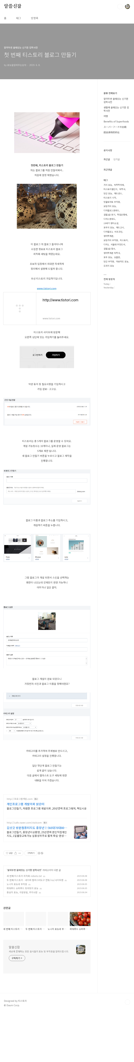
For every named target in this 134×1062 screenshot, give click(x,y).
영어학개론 (108, 235)
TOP (127, 1002)
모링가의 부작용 (111, 240)
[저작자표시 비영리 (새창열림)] (40, 853)
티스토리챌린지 (110, 189)
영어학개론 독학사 (112, 252)
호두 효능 (108, 257)
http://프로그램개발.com (20, 799)
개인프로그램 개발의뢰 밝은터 (25, 804)
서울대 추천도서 (118, 244)
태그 (18, 18)
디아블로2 (108, 231)
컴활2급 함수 (109, 248)
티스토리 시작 (110, 197)
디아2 (106, 244)
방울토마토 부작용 (112, 201)
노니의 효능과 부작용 (17, 884)
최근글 (107, 159)
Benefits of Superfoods (116, 121)
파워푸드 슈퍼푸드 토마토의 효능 (22, 888)
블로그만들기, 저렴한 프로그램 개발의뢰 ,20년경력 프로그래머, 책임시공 (47, 808)
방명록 (34, 18)
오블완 (117, 257)
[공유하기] (16, 853)
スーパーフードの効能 (115, 126)
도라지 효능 (109, 265)
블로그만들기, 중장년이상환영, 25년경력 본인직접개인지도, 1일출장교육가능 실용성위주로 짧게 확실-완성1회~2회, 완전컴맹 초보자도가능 (37, 833)
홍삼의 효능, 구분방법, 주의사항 (22, 892)
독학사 (122, 189)
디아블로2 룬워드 (111, 210)
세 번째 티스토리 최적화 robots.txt (24, 876)
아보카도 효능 (122, 261)
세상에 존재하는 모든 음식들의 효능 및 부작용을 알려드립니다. (39, 951)
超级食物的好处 (112, 132)
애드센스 (118, 193)
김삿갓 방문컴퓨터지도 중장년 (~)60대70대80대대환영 (37, 828)
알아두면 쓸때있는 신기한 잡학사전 (24, 870)
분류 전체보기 (110, 93)
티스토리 (124, 240)
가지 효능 (108, 184)
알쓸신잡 (12, 6)
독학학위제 (119, 184)
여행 (106, 116)
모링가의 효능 (110, 206)
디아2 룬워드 (109, 218)
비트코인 (118, 231)
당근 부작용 (109, 261)
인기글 (116, 159)
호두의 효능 (109, 227)
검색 (119, 6)
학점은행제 (122, 214)
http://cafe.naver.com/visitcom (24, 822)
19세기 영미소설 (111, 223)
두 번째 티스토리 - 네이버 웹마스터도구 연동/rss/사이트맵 (35, 880)
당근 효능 (108, 193)
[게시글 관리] (20, 853)
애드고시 (120, 227)
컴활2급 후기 (109, 214)
